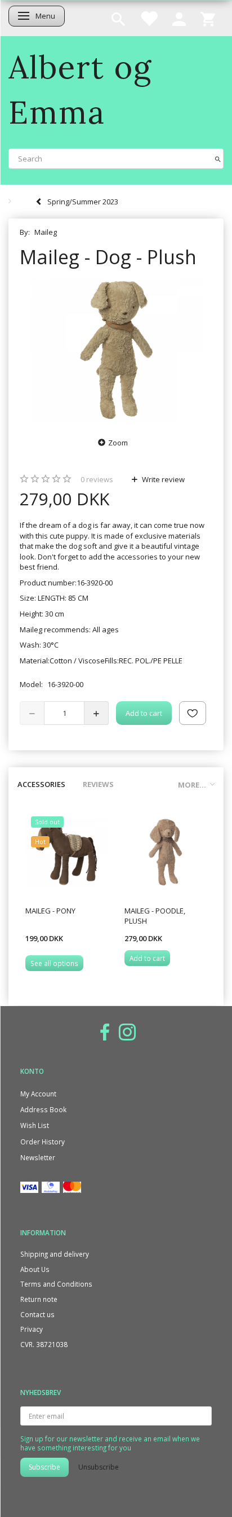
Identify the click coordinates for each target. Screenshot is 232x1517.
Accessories (41, 784)
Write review (162, 479)
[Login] (179, 18)
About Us (35, 1269)
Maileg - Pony (50, 911)
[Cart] (208, 18)
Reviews (98, 784)
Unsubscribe (98, 1467)
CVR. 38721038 (44, 1344)
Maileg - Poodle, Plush (154, 916)
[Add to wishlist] (192, 713)
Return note (38, 1299)
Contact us (37, 1314)
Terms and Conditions (56, 1283)
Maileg (45, 232)
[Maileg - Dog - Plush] (116, 350)
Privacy (31, 1329)
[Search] (218, 158)
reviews (97, 479)
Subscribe (44, 1467)
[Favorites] (148, 18)
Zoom (118, 443)
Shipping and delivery (54, 1253)
